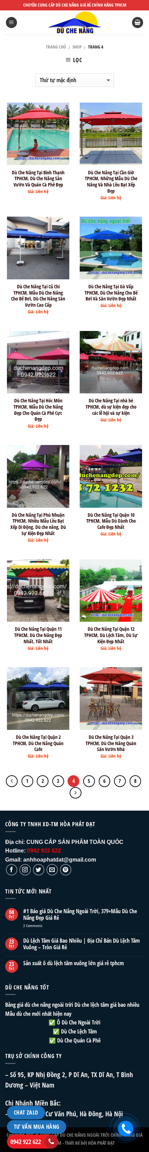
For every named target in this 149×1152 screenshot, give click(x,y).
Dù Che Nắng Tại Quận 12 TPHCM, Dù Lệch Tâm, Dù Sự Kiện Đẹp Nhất (111, 635)
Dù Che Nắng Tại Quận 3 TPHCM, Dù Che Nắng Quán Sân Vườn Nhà (111, 743)
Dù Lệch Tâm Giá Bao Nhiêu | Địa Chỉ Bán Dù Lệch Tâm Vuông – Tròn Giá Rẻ (81, 944)
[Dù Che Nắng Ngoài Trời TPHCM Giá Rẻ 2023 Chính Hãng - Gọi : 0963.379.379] (74, 22)
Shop (76, 47)
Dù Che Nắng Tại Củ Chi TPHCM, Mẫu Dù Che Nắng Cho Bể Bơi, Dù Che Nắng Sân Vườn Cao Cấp (38, 295)
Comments (32, 925)
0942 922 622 (25, 1141)
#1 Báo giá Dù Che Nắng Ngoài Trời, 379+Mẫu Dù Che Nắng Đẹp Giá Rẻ (80, 914)
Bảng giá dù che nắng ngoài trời (39, 1005)
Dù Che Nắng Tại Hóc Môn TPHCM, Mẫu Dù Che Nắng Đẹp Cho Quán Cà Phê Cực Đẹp (38, 410)
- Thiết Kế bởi (74, 1143)
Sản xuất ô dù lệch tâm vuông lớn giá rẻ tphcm (73, 963)
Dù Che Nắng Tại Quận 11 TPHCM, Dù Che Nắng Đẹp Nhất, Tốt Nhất (38, 635)
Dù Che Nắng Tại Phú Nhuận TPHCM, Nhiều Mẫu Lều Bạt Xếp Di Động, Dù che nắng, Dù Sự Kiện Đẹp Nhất (38, 524)
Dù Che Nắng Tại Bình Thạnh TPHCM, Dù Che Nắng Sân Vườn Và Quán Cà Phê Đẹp (38, 178)
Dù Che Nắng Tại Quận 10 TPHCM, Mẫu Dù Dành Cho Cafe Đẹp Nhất (111, 521)
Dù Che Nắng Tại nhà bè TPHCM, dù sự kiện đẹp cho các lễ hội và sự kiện (111, 407)
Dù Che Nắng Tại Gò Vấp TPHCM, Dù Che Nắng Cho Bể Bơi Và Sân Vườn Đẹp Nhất (111, 292)
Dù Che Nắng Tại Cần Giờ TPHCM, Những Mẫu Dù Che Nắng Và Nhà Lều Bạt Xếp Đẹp (111, 181)
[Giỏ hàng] (137, 22)
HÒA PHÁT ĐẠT (101, 1143)
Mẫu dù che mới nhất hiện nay (38, 1014)
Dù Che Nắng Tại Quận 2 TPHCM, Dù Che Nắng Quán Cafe (38, 743)
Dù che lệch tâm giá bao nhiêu (106, 1005)
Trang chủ (56, 47)
